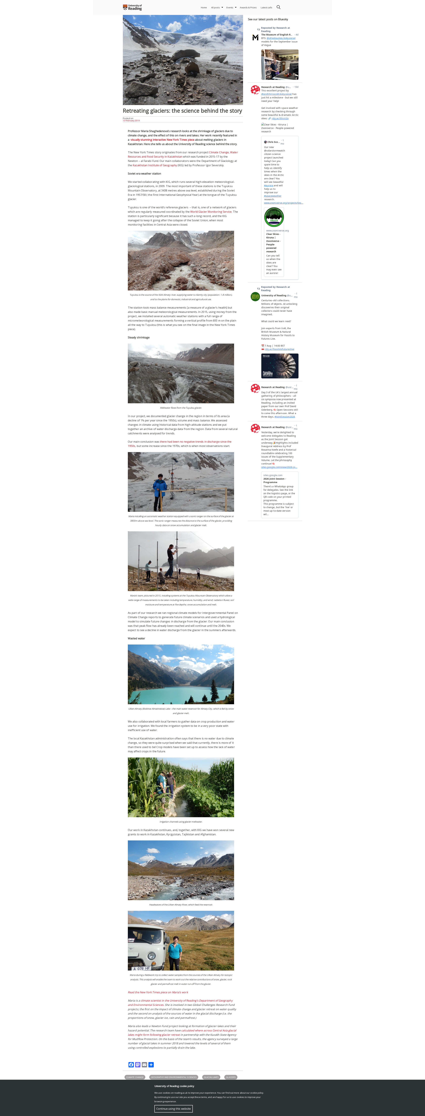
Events (229, 7)
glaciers (231, 1077)
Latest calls (266, 7)
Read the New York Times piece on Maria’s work (158, 992)
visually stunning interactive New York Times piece (162, 140)
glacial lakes (211, 1077)
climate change (135, 1077)
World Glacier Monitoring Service (211, 212)
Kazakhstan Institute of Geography (155, 165)
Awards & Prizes (248, 7)
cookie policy (256, 1092)
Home (204, 7)
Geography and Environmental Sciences (174, 1077)
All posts (215, 7)
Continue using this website (173, 1109)
